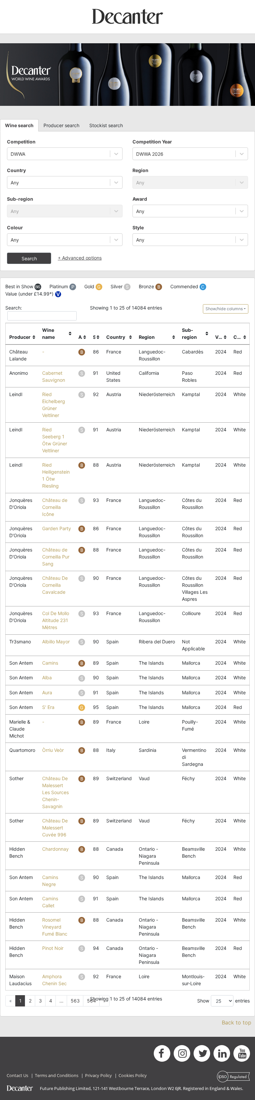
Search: (13, 308)
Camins (50, 663)
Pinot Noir (52, 948)
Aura (47, 692)
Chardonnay (55, 849)
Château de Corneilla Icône (54, 507)
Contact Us (17, 1075)
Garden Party (56, 528)
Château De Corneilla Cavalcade (55, 585)
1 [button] (20, 1000)
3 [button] (40, 1000)
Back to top (236, 1022)
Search (29, 258)
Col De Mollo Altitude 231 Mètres (55, 620)
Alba (47, 677)
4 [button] (50, 1000)
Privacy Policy (98, 1075)
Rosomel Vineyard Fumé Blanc (54, 927)
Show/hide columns (224, 308)
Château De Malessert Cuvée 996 (55, 827)
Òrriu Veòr (53, 750)
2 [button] (30, 1000)
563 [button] (75, 1000)
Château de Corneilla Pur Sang (55, 556)
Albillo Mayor (56, 641)
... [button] (61, 1000)
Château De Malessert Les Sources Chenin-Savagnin (55, 792)
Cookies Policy (133, 1075)
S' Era (48, 707)
